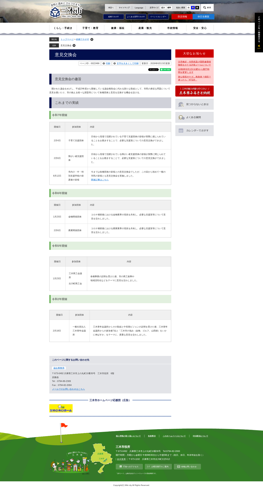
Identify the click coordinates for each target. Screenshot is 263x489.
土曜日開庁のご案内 (159, 466)
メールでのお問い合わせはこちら (68, 389)
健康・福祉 (118, 28)
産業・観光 (145, 28)
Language (139, 8)
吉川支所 (121, 459)
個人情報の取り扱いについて (128, 436)
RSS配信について (200, 436)
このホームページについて (174, 436)
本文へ (111, 8)
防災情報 (182, 16)
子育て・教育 (90, 28)
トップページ (67, 39)
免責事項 (152, 436)
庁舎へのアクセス (130, 466)
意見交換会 (66, 45)
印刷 (108, 63)
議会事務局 (58, 368)
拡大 (163, 8)
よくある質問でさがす (136, 17)
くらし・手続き (63, 28)
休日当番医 (203, 16)
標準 (169, 8)
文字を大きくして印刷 (128, 63)
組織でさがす (113, 17)
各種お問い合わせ (189, 466)
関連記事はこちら (100, 180)
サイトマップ (124, 8)
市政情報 (172, 28)
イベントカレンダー (158, 17)
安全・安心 (200, 28)
